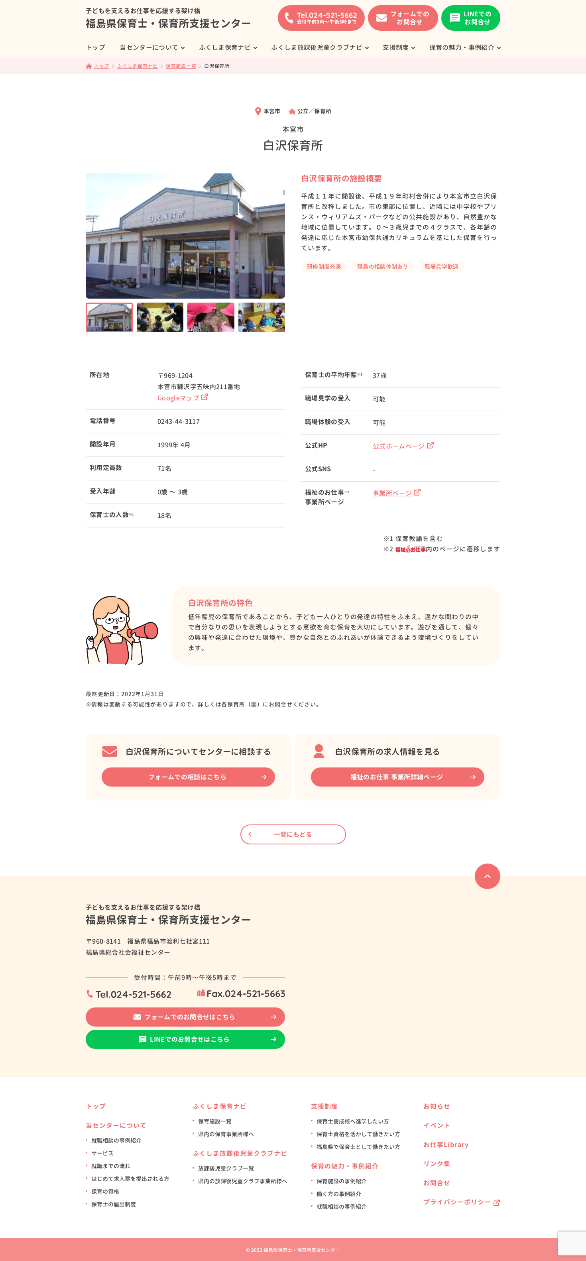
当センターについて (149, 47)
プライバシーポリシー (457, 1202)
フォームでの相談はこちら (187, 777)
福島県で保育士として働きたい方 (358, 1147)
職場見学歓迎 (442, 266)
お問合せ (436, 1182)
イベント (436, 1125)
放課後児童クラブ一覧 (226, 1168)
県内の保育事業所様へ (226, 1134)
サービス (102, 1153)
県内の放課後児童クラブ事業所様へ (242, 1181)
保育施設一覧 (215, 1121)
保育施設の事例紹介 (342, 1181)
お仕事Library (446, 1144)
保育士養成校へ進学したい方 (353, 1121)
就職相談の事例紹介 (116, 1140)
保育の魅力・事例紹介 (461, 47)
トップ (95, 47)
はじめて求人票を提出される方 (130, 1178)
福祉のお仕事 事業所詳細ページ (396, 777)
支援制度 (396, 47)
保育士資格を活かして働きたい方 (358, 1134)
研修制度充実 (324, 266)
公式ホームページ (399, 446)
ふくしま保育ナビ (225, 47)
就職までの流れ (110, 1166)
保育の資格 (105, 1191)
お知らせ (436, 1106)
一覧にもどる (293, 834)
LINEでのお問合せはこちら (190, 1039)
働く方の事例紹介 (339, 1194)
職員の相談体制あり (383, 266)
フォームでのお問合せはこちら (189, 1017)
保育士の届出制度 (113, 1204)
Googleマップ (178, 397)
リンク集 (436, 1163)
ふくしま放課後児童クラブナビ (316, 47)
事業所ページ (392, 493)
